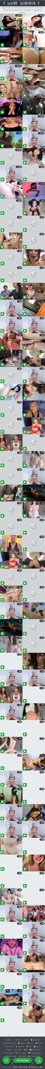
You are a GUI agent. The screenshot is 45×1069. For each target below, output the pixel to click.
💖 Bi (25, 1050)
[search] (39, 1060)
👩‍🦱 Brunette (9, 1046)
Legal (40, 1067)
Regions (15, 1067)
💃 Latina (25, 1040)
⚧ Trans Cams (20, 1053)
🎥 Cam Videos (34, 1059)
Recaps (25, 1067)
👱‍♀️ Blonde (39, 1043)
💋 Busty (9, 1050)
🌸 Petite (37, 1046)
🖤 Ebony (16, 1040)
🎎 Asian (8, 1040)
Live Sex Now (22, 1060)
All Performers (33, 1067)
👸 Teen (30, 1043)
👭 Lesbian (18, 1050)
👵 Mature (21, 1043)
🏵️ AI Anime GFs (34, 1056)
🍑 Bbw (29, 1046)
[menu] (6, 1060)
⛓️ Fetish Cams (10, 1056)
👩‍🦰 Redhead (19, 1046)
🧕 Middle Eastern (9, 1043)
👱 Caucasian (35, 1040)
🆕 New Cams (35, 1050)
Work (20, 1067)
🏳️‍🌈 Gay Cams (8, 1053)
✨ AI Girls (22, 1056)
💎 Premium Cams (34, 1053)
